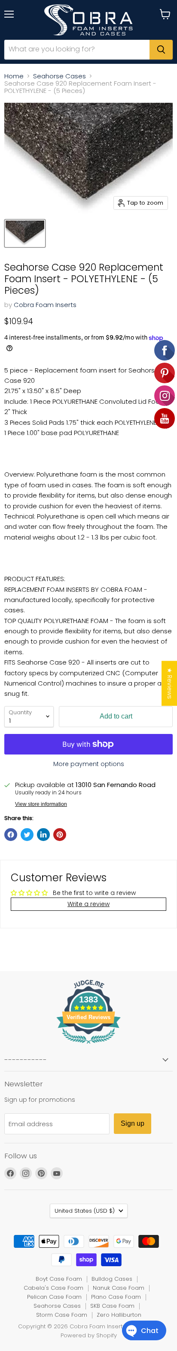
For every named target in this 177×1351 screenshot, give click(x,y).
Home (14, 76)
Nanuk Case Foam (118, 1288)
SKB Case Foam (112, 1306)
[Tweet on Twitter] (27, 834)
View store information (41, 804)
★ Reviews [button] (169, 683)
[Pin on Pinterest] (59, 834)
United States (85, 1211)
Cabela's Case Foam (53, 1288)
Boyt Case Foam (59, 1279)
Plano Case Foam (116, 1297)
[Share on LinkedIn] (43, 834)
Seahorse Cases (59, 76)
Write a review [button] (88, 904)
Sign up (132, 1123)
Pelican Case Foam (54, 1297)
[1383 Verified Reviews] (88, 1045)
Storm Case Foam (61, 1315)
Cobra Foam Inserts (45, 304)
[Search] (161, 50)
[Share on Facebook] (10, 834)
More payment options (88, 763)
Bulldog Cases (112, 1279)
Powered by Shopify (89, 1335)
